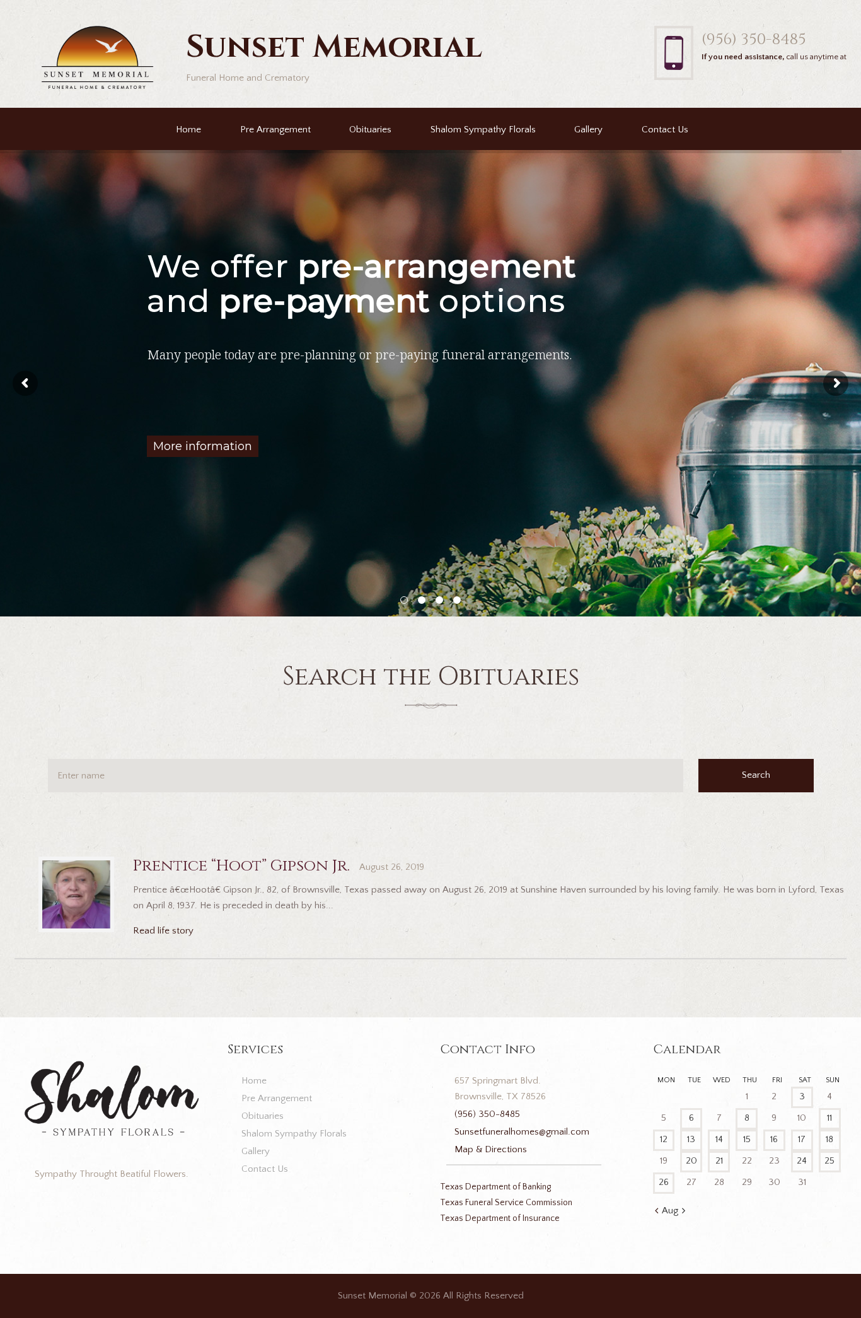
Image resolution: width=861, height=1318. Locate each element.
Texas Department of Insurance (500, 1218)
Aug (670, 1210)
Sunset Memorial (372, 1295)
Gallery (588, 129)
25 (829, 1160)
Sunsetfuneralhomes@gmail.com (521, 1131)
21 (719, 1160)
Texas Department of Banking (495, 1187)
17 (802, 1139)
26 (664, 1182)
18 (829, 1139)
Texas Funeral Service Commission (506, 1203)
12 (663, 1139)
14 (719, 1139)
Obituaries (370, 129)
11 (829, 1118)
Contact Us (665, 129)
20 (691, 1160)
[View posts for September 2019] (683, 1211)
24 (802, 1160)
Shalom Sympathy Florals (483, 129)
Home (188, 129)
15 (747, 1139)
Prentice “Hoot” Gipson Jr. (241, 865)
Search (756, 775)
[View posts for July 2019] (656, 1211)
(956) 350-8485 (754, 39)
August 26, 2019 (391, 867)
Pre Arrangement (275, 129)
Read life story (163, 930)
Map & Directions (490, 1149)
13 (691, 1139)
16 (774, 1139)
